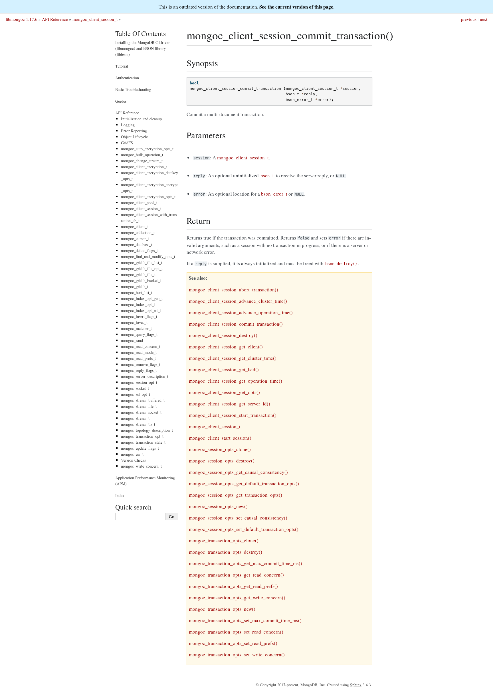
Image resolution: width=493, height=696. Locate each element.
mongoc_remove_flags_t (140, 364)
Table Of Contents (140, 33)
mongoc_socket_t (135, 388)
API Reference (55, 19)
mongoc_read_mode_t (139, 352)
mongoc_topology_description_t (147, 430)
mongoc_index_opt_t (138, 304)
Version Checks (133, 460)
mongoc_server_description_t (144, 376)
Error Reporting (134, 130)
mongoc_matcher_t (136, 328)
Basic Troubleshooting (133, 89)
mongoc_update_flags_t (140, 448)
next (483, 19)
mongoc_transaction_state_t (143, 442)
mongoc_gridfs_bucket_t (141, 280)
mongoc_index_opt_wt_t (141, 310)
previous (468, 19)
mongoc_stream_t (135, 418)
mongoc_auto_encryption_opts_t (147, 148)
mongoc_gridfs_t (134, 286)
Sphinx (355, 684)
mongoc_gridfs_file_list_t (141, 262)
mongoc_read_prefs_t (138, 358)
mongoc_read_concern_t (140, 346)
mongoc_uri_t (132, 454)
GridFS (127, 142)
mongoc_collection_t (138, 232)
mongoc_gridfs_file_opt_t (142, 268)
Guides (120, 101)
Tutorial (121, 66)
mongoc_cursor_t (135, 238)
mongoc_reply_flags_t (139, 370)
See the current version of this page (296, 6)
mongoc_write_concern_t (141, 466)
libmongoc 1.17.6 (21, 19)
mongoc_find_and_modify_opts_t (148, 256)
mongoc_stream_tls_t (138, 424)
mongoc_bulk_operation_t (142, 154)
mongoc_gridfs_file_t (138, 274)
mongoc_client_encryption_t (144, 166)
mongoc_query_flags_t (139, 334)
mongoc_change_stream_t (142, 160)
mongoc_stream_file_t (139, 406)
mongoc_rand (132, 340)
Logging (128, 124)
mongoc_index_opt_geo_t (142, 298)
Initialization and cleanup (141, 118)
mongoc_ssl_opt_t (135, 394)
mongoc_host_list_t (136, 292)
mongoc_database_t (136, 244)
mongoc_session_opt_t (139, 382)
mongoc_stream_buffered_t (143, 400)
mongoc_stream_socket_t (141, 412)
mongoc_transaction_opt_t (142, 436)
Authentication (127, 77)
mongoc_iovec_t (134, 322)
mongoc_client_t (134, 226)
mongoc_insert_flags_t (139, 316)
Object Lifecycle (134, 136)
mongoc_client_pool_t (139, 202)
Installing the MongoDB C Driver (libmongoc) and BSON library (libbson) (142, 48)
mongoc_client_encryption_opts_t (148, 196)
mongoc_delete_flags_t (139, 250)
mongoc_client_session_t (95, 19)
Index (119, 495)
